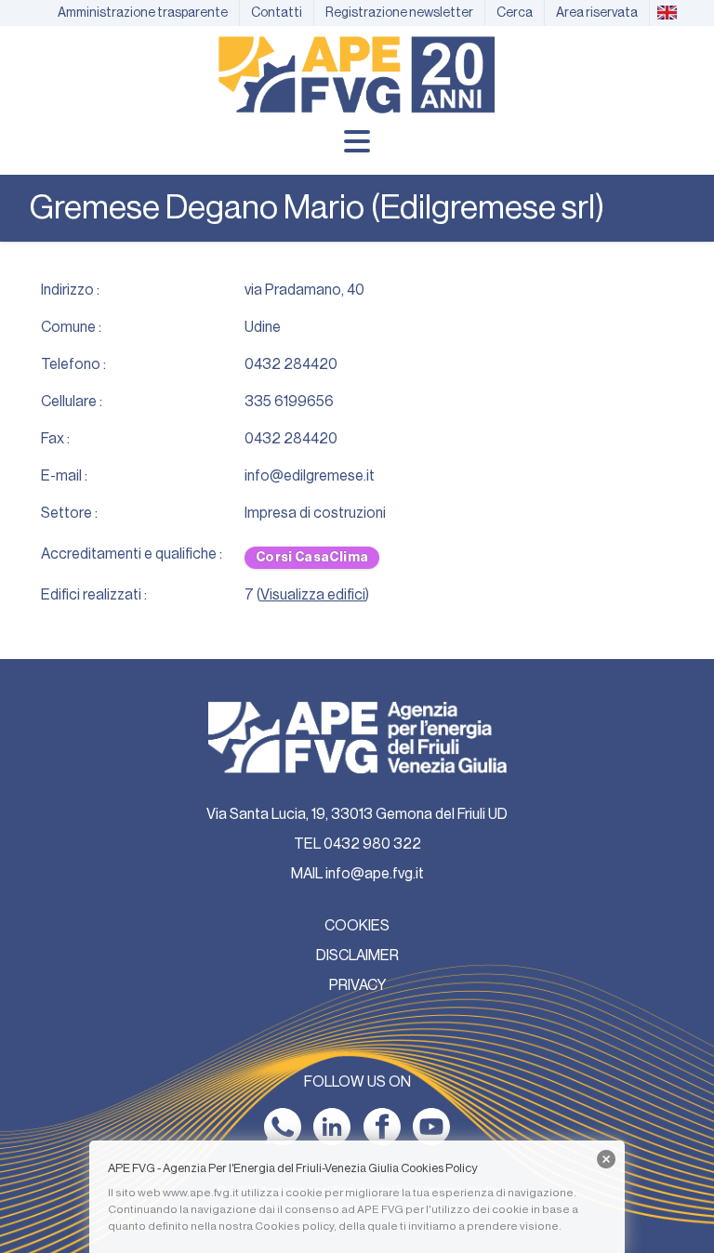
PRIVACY (357, 985)
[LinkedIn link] (331, 1126)
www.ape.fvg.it (201, 1192)
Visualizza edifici (312, 594)
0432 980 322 (372, 844)
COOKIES (357, 925)
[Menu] (357, 141)
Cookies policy (294, 1226)
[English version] (666, 13)
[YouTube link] (431, 1126)
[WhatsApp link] (282, 1126)
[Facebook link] (382, 1126)
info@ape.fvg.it (374, 873)
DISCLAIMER (357, 955)
